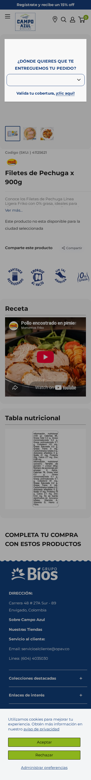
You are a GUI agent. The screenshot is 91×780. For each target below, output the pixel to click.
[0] (82, 20)
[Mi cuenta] (72, 19)
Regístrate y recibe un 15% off (45, 4)
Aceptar (44, 742)
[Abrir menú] (7, 16)
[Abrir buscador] (63, 19)
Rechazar (44, 755)
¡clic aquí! (65, 93)
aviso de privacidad (41, 729)
